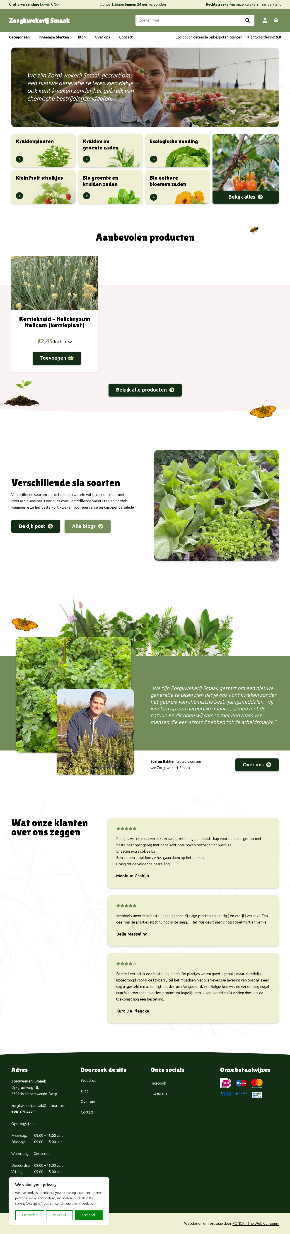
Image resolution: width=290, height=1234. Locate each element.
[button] (32, 37)
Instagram (158, 1093)
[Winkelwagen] (276, 20)
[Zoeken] (247, 20)
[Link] (265, 20)
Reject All (59, 1215)
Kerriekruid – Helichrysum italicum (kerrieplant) (54, 322)
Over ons (88, 1101)
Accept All (89, 1215)
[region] (59, 1201)
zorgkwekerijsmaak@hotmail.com (38, 1106)
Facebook (158, 1083)
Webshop (89, 1080)
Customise (29, 1215)
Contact (87, 1112)
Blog (85, 1091)
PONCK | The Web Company (255, 1223)
